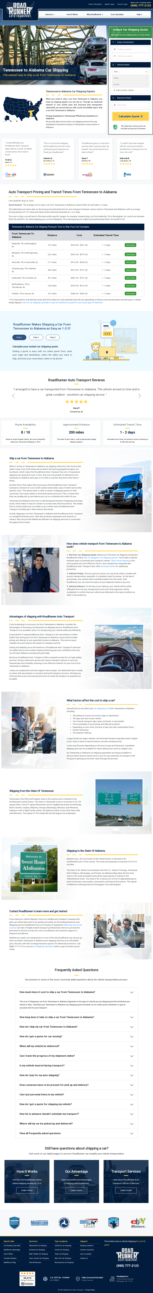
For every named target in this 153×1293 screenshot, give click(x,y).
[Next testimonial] (139, 396)
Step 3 (53, 337)
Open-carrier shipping (120, 561)
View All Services (35, 1262)
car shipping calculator (43, 946)
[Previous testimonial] (13, 396)
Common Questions (87, 1250)
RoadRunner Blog (10, 1262)
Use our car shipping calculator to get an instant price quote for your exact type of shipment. (62, 302)
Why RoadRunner (94, 14)
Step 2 (36, 337)
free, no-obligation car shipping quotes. (101, 558)
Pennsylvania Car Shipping (64, 1262)
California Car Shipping (63, 1246)
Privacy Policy (90, 1290)
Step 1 (19, 337)
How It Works (72, 14)
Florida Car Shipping (62, 1250)
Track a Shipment (95, 4)
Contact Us (84, 1258)
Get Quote (130, 245)
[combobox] (130, 49)
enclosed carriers (108, 566)
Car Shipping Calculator (12, 1246)
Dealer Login (109, 4)
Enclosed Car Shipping (37, 1250)
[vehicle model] (130, 84)
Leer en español (85, 1254)
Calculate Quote (129, 116)
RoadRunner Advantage (12, 1250)
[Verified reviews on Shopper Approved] (27, 1279)
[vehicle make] (130, 78)
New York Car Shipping (63, 1258)
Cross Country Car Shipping (39, 1258)
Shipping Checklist (86, 1246)
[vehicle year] (130, 71)
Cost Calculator (117, 14)
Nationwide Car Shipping (38, 1246)
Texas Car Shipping (61, 1254)
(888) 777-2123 (141, 5)
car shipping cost (101, 708)
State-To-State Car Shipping (38, 1254)
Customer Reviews (10, 1258)
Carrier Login (122, 4)
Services (49, 14)
